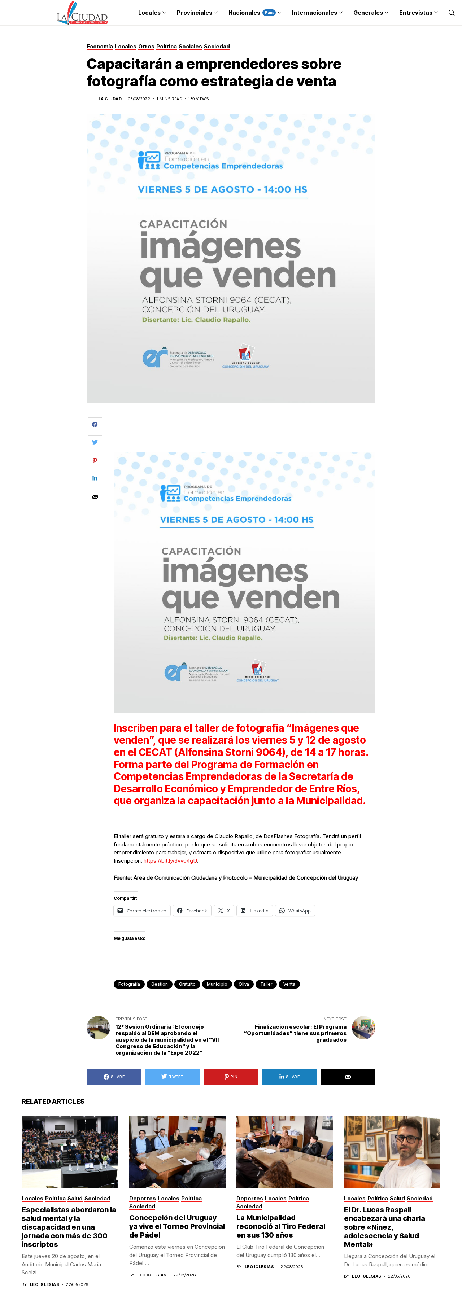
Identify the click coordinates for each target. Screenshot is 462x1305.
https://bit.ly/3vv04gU (170, 860)
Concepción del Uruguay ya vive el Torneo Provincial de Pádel (177, 1226)
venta (289, 984)
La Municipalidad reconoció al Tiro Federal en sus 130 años (280, 1226)
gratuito (187, 984)
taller (266, 984)
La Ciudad (110, 99)
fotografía (129, 984)
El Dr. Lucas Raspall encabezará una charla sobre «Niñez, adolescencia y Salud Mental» (384, 1227)
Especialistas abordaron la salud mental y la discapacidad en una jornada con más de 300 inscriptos (69, 1227)
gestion (159, 984)
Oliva (244, 984)
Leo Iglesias (44, 1284)
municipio (217, 984)
